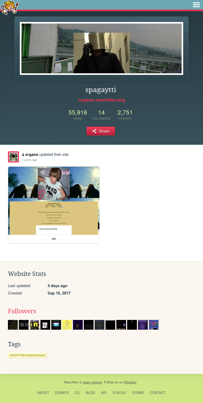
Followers (22, 311)
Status (119, 392)
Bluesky (130, 381)
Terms (138, 392)
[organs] (13, 156)
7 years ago (29, 159)
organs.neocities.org (101, 99)
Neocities (71, 381)
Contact (158, 392)
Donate (62, 392)
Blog (90, 392)
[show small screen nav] (196, 5)
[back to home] (9, 7)
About (43, 392)
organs (31, 154)
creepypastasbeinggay (27, 355)
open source (92, 381)
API (104, 392)
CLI (77, 392)
